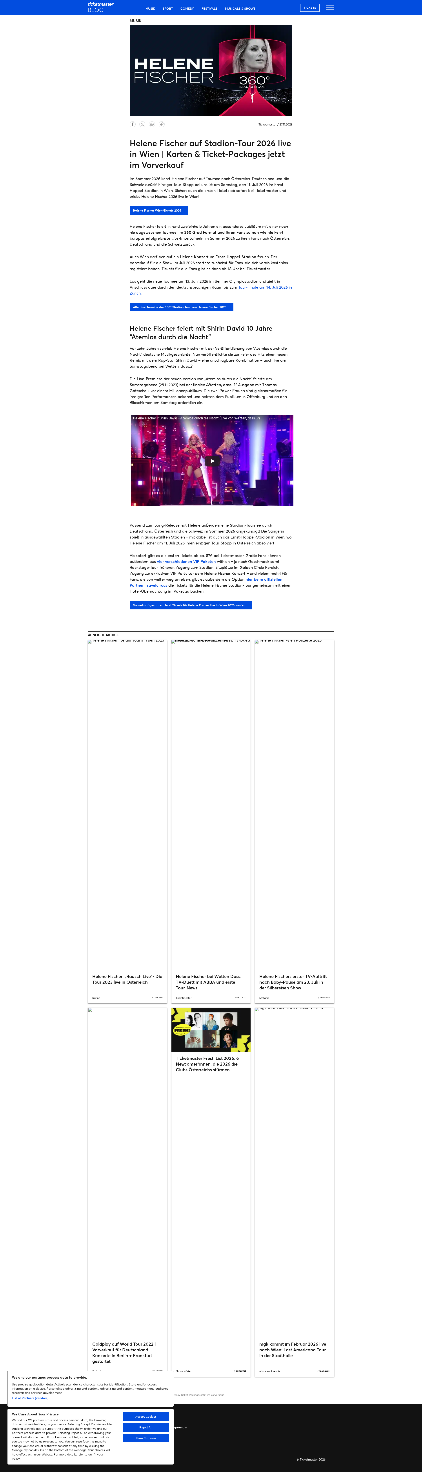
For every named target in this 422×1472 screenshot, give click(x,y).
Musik (150, 8)
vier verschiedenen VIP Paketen (186, 561)
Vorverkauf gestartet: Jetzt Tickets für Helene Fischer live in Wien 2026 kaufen (189, 605)
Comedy (187, 8)
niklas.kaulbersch (269, 1371)
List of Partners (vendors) (30, 1398)
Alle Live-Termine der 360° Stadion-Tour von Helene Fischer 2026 (179, 307)
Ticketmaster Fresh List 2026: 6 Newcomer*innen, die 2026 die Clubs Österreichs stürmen (207, 1064)
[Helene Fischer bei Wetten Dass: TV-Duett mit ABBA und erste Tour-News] (211, 805)
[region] (90, 1418)
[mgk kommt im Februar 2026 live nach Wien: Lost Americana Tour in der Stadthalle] (294, 1173)
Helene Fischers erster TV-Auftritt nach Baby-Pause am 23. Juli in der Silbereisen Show (293, 982)
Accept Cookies (146, 1417)
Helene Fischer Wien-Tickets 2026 (157, 210)
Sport (168, 8)
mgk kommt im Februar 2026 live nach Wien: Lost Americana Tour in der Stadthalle (292, 1349)
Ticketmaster (267, 124)
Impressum (179, 1427)
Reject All (145, 1427)
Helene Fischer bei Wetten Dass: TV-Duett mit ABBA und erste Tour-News (208, 982)
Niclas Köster (183, 1371)
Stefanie (264, 998)
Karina (96, 998)
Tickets (310, 8)
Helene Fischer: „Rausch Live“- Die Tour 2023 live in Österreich (127, 979)
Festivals (209, 8)
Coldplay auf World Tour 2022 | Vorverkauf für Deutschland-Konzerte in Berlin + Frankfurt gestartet (124, 1352)
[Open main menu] (330, 9)
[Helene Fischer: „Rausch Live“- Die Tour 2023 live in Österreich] (127, 805)
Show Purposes (146, 1438)
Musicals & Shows (240, 8)
